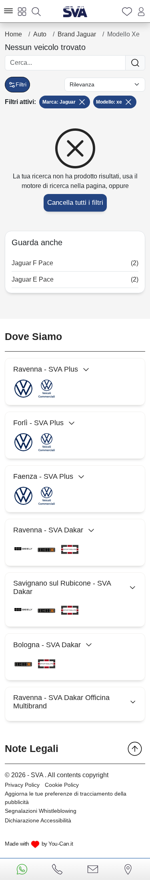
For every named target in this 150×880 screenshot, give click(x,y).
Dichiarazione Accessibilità (38, 820)
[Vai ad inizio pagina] (134, 748)
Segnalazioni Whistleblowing (40, 811)
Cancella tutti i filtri (75, 202)
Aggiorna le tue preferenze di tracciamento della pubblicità (65, 797)
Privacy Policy (22, 785)
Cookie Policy (62, 785)
